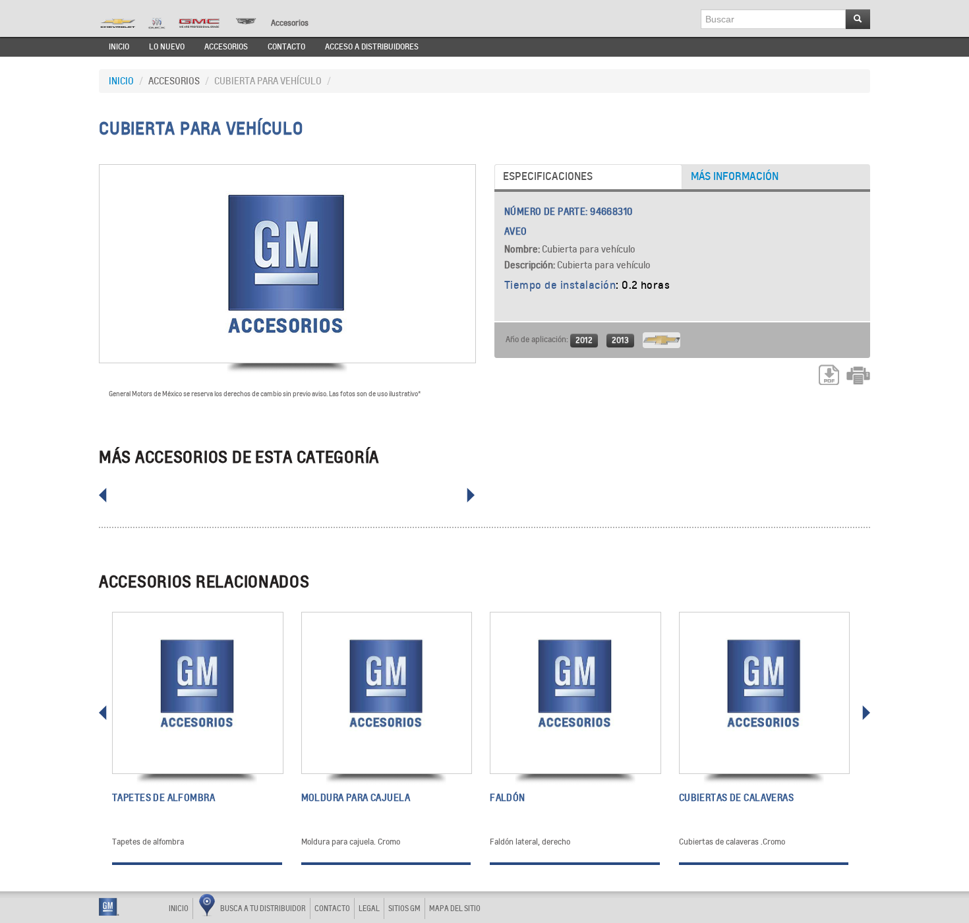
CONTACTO (286, 47)
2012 (584, 340)
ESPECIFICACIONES (548, 176)
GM (109, 907)
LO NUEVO (167, 47)
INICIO (119, 47)
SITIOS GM (404, 908)
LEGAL (369, 908)
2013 (620, 340)
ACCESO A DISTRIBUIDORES (372, 47)
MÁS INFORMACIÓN (734, 176)
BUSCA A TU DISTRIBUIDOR (263, 908)
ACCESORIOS (226, 47)
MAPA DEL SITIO (455, 908)
